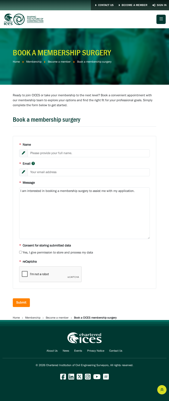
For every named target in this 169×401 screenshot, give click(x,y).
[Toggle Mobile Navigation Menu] (161, 19)
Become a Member (134, 5)
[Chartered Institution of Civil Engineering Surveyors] (24, 19)
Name (25, 145)
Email (25, 164)
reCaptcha (28, 262)
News (66, 351)
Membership (33, 62)
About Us (52, 351)
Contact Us (106, 5)
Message (27, 183)
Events (78, 351)
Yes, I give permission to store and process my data (58, 253)
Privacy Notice (95, 351)
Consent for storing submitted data (45, 246)
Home (16, 62)
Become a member (59, 62)
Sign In (162, 5)
